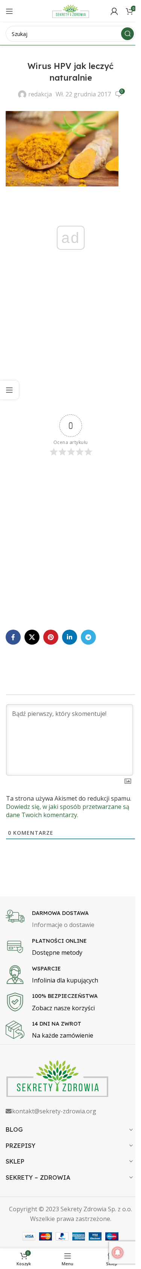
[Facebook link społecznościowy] (13, 637)
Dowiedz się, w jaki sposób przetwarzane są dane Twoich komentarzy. (67, 810)
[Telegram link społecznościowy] (88, 637)
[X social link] (31, 637)
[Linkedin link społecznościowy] (69, 637)
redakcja (40, 94)
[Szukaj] (127, 33)
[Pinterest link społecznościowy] (50, 637)
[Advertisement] (70, 344)
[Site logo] (70, 10)
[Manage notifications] (118, 1252)
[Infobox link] (70, 920)
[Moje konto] (114, 11)
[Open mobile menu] (9, 11)
